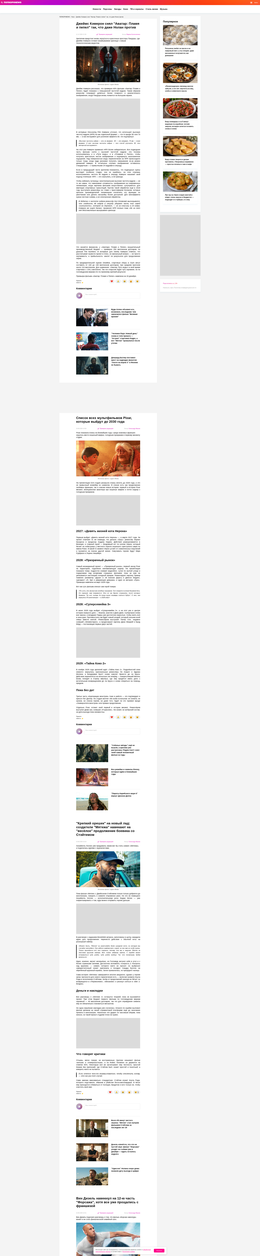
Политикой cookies (128, 1251)
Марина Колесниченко (133, 34)
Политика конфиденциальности (185, 287)
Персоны (107, 9)
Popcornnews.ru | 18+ (170, 283)
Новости (97, 9)
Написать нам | (168, 287)
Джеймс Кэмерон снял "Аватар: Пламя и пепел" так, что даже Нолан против (99, 17)
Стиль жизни (152, 9)
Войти (256, 2)
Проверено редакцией (105, 34)
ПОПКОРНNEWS (64, 17)
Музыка (163, 9)
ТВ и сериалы (137, 9)
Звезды (117, 9)
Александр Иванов (134, 428)
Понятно (159, 1250)
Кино (125, 9)
